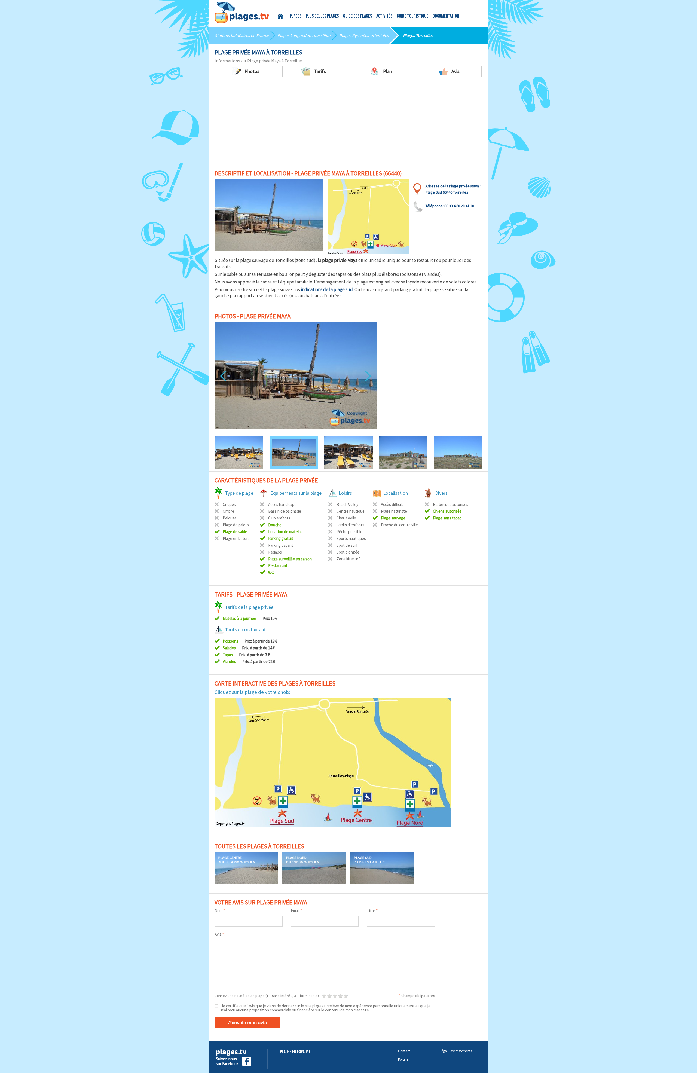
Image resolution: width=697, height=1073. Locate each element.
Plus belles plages (322, 16)
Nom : (220, 911)
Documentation (446, 16)
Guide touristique (412, 16)
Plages (295, 16)
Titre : (372, 911)
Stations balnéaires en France (242, 35)
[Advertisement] (348, 118)
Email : (297, 911)
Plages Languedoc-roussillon (304, 35)
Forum (403, 1059)
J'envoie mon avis (247, 1022)
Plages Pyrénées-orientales (364, 35)
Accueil (281, 16)
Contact (404, 1051)
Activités (384, 16)
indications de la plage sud (327, 289)
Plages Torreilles (418, 35)
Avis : (220, 934)
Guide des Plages (357, 16)
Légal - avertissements (456, 1051)
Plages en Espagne (295, 1052)
